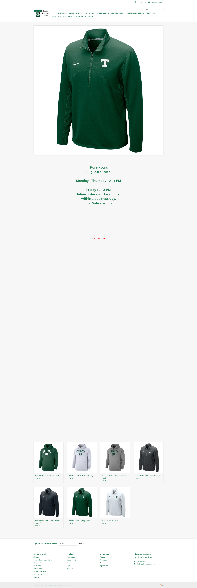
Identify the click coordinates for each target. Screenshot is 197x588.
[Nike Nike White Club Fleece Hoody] (82, 457)
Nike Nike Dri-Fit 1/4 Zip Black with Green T (47, 522)
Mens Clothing (90, 13)
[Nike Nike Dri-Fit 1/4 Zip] (115, 502)
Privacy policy (38, 568)
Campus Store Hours (58, 17)
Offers (69, 563)
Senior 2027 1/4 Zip (76, 13)
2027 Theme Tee (62, 13)
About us (37, 557)
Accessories (151, 13)
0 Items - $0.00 (141, 2)
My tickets (103, 563)
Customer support (40, 574)
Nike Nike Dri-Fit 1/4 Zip (110, 521)
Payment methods (40, 571)
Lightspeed (66, 585)
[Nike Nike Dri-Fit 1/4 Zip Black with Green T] (49, 502)
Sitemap (36, 577)
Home (53, 13)
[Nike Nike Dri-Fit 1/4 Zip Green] (82, 502)
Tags (68, 566)
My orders (103, 560)
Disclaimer (37, 566)
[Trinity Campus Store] (42, 13)
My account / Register (157, 2)
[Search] (146, 10)
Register (103, 557)
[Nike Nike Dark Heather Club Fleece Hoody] (115, 457)
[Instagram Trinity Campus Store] (161, 544)
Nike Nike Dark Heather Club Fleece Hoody (114, 477)
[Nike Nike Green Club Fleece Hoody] (49, 457)
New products (71, 560)
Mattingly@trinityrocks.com (146, 564)
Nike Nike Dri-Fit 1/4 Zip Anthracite (147, 476)
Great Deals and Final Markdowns (81, 17)
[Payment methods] (161, 585)
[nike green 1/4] (98, 90)
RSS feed (70, 568)
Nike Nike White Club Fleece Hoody (81, 476)
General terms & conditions (43, 560)
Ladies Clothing (103, 13)
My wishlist (104, 566)
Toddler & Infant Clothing (134, 13)
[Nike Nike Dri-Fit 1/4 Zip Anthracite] (149, 457)
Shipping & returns (40, 563)
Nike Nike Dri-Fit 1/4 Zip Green (79, 521)
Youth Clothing (117, 13)
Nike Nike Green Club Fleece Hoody (47, 476)
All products (71, 557)
